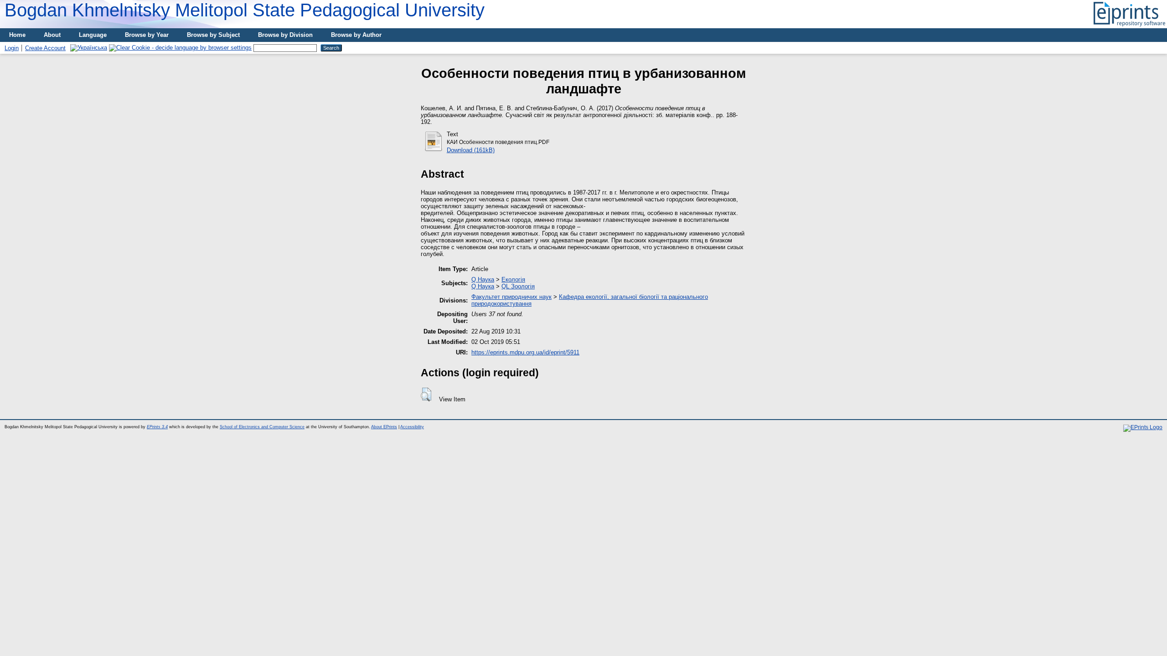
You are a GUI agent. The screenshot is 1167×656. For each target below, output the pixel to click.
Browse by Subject (213, 34)
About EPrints (384, 427)
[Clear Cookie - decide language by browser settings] (180, 47)
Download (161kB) (471, 150)
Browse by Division (285, 34)
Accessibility (412, 427)
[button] (426, 394)
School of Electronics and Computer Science (262, 427)
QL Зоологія (518, 286)
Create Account (45, 48)
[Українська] (88, 47)
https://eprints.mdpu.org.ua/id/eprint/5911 (525, 352)
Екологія (513, 279)
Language (93, 34)
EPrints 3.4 (157, 427)
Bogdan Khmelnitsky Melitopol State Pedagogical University (245, 10)
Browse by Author (356, 34)
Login (12, 48)
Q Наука (482, 279)
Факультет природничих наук (511, 296)
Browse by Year (147, 34)
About (52, 34)
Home (17, 34)
